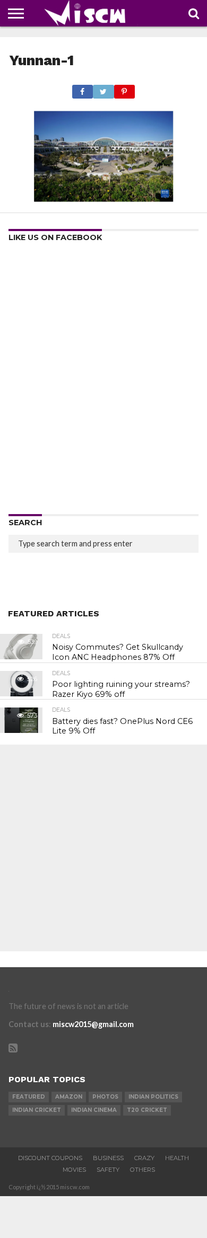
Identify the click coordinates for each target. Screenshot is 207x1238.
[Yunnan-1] (103, 200)
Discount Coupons (50, 1158)
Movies (74, 1169)
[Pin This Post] (124, 89)
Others (142, 1169)
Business (108, 1158)
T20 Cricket (147, 1110)
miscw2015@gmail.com (93, 1024)
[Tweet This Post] (103, 89)
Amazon (68, 1096)
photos (105, 1096)
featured (28, 1096)
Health (177, 1158)
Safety (108, 1169)
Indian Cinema (94, 1110)
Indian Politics (153, 1096)
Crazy (144, 1158)
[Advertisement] (103, 381)
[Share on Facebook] (82, 89)
